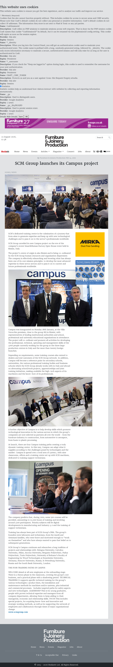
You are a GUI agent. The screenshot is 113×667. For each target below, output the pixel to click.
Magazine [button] (57, 151)
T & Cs (39, 655)
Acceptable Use (52, 655)
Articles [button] (44, 151)
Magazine (61, 647)
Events (34, 151)
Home (17, 151)
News (25, 151)
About (88, 151)
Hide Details (12, 117)
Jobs (80, 151)
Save (21, 117)
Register (106, 151)
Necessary (11, 15)
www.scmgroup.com (18, 612)
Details (3, 117)
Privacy (65, 655)
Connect (70, 151)
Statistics (6, 86)
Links (74, 655)
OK (26, 117)
